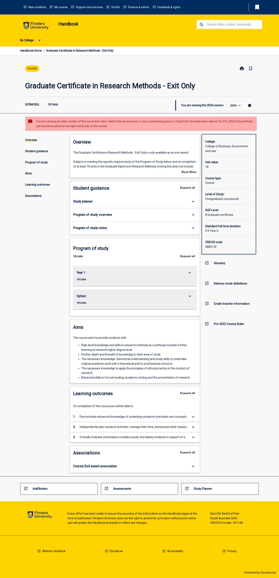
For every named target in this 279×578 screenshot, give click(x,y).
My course (61, 7)
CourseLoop (268, 572)
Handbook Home (31, 50)
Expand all (187, 187)
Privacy (232, 551)
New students (37, 7)
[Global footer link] (39, 515)
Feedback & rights (168, 7)
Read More (189, 172)
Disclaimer (116, 551)
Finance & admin (138, 7)
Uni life (115, 7)
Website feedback (54, 551)
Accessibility (175, 551)
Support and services (89, 7)
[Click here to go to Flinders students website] (36, 26)
